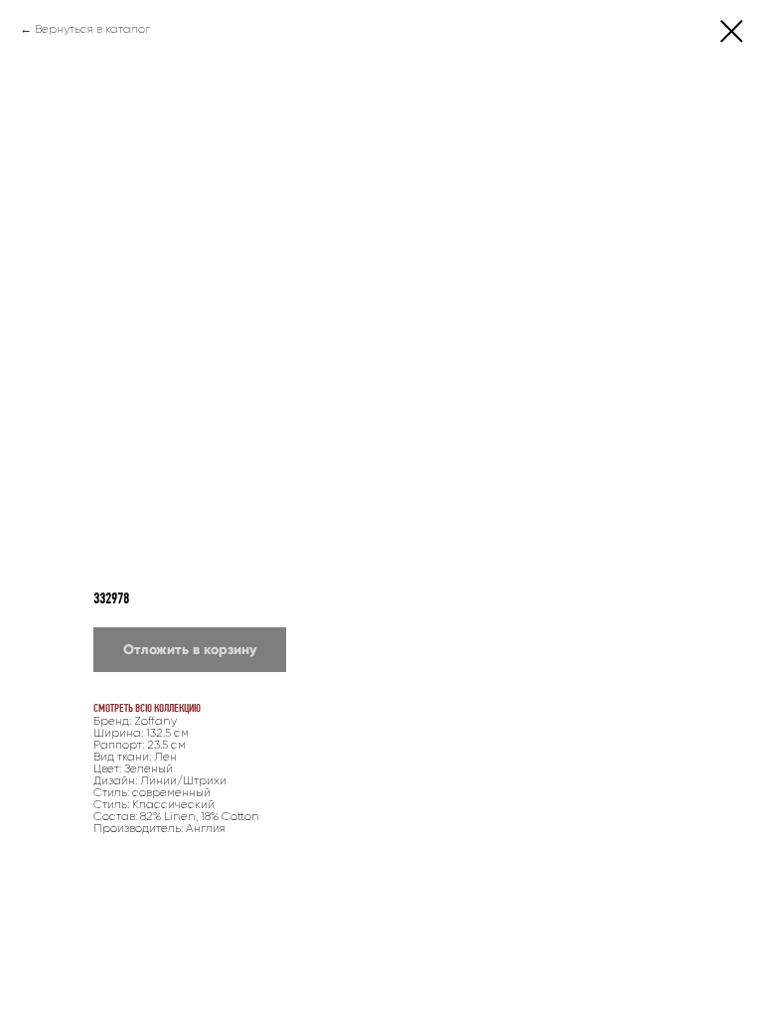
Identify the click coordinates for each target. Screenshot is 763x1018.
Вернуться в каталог (92, 29)
